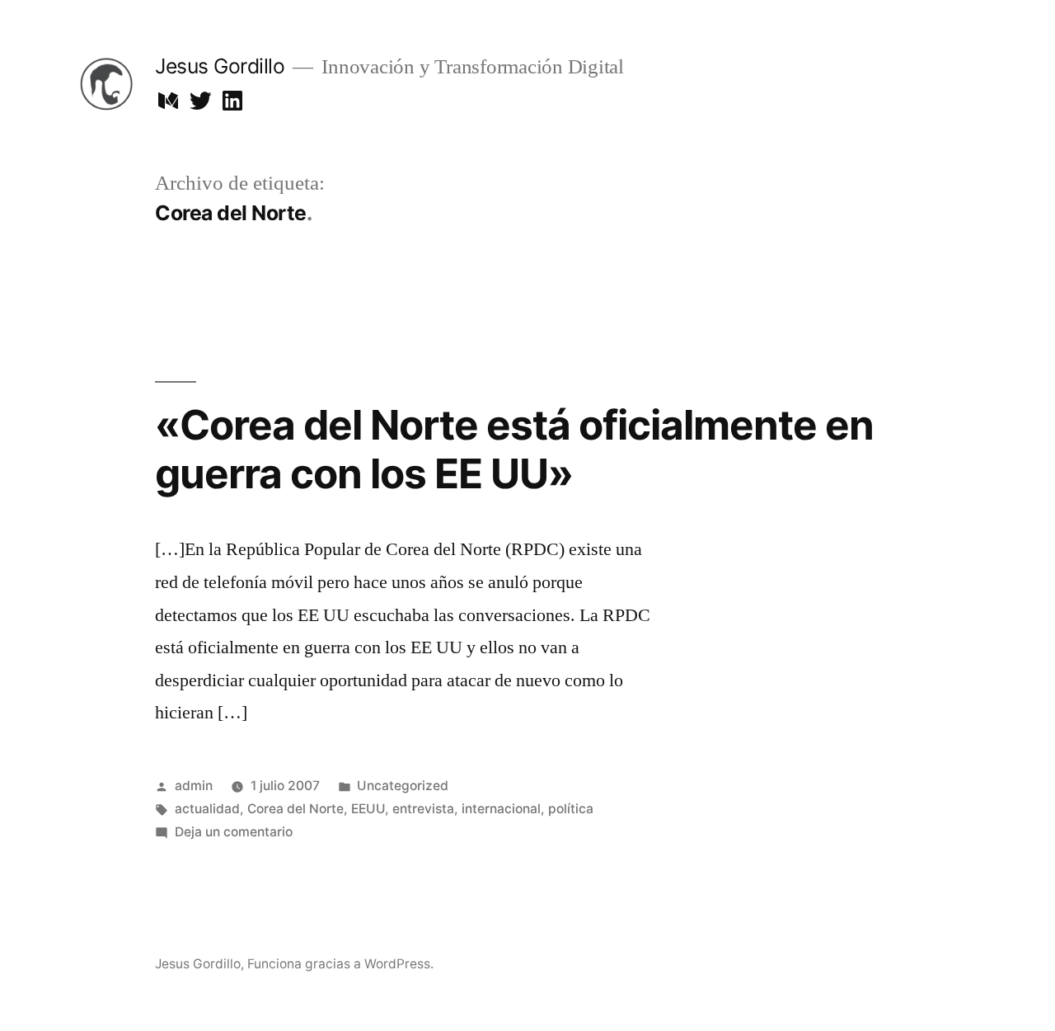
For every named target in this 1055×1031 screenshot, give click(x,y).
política (570, 809)
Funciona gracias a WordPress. (340, 964)
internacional (501, 809)
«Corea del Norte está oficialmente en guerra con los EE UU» (514, 449)
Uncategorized (402, 785)
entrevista (423, 809)
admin (194, 785)
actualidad (207, 809)
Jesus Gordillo (219, 66)
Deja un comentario (234, 832)
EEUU (368, 809)
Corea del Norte (295, 809)
